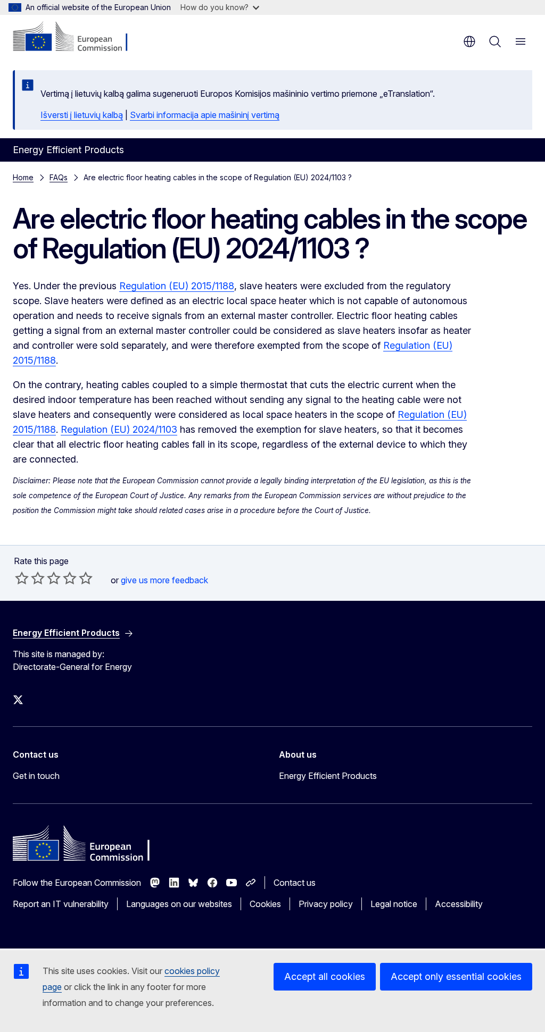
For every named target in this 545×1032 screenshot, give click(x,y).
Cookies (265, 904)
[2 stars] (30, 578)
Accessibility (459, 904)
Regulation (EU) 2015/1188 (176, 285)
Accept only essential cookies (456, 976)
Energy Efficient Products (328, 775)
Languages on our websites (179, 904)
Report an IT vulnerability (61, 904)
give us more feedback (164, 580)
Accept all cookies (324, 976)
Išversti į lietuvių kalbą (81, 115)
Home (23, 177)
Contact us (295, 882)
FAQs (58, 177)
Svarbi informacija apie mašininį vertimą (204, 115)
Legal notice (393, 904)
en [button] (469, 41)
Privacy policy (326, 904)
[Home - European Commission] (77, 37)
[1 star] (22, 578)
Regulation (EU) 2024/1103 (119, 429)
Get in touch (36, 775)
